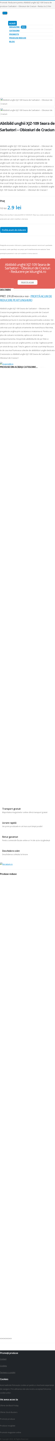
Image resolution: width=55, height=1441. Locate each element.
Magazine (17, 27)
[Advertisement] (27, 65)
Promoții (14, 34)
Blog (12, 41)
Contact (3, 1359)
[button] (1, 1338)
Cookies (3, 1366)
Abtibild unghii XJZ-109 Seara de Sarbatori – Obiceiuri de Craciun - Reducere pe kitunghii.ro (27, 268)
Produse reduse (17, 38)
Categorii (14, 30)
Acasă (12, 23)
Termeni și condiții (7, 1372)
